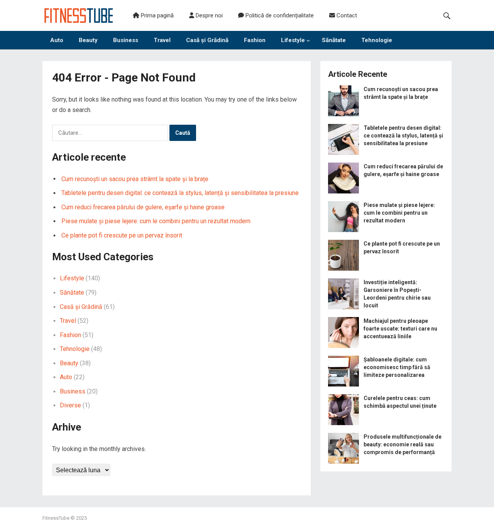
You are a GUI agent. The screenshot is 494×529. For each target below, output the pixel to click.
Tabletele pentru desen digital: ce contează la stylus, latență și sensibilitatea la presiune (180, 193)
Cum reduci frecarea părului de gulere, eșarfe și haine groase (143, 207)
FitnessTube (55, 518)
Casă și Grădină (207, 40)
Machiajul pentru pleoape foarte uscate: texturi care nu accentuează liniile (400, 328)
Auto (56, 40)
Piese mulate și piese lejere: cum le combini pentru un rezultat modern (155, 221)
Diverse (70, 405)
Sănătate (334, 40)
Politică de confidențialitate (279, 15)
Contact (346, 15)
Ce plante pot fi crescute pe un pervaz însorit (121, 235)
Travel (162, 40)
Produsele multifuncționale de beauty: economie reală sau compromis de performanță (403, 444)
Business (125, 40)
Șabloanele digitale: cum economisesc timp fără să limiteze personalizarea (397, 367)
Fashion (255, 40)
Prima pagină (156, 15)
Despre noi (208, 15)
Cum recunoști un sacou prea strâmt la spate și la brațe (134, 179)
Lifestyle (293, 40)
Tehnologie (376, 40)
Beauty (88, 40)
